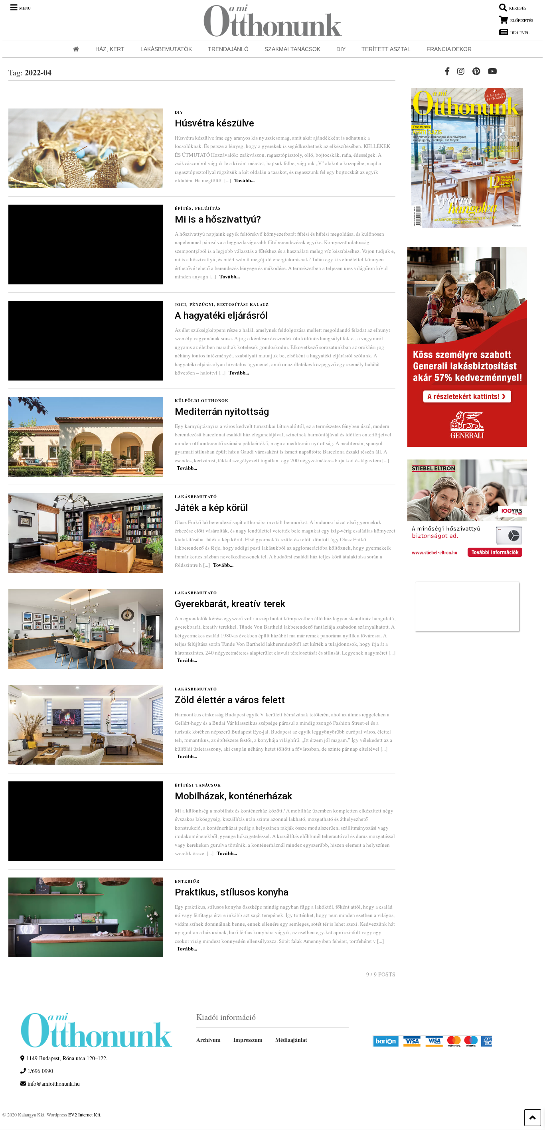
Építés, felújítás (198, 208)
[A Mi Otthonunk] (269, 20)
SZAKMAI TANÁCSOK (292, 49)
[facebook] (447, 71)
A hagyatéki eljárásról (221, 315)
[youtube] (492, 71)
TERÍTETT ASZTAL (386, 49)
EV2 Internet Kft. (84, 1114)
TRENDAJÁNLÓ (228, 49)
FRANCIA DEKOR (449, 49)
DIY (341, 49)
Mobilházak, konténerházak (233, 796)
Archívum (208, 1039)
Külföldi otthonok (202, 400)
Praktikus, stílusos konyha (231, 892)
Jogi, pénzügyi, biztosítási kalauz (222, 304)
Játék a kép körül (211, 507)
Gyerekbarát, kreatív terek (230, 603)
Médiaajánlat (291, 1039)
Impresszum (248, 1039)
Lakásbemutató (196, 496)
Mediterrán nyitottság (222, 411)
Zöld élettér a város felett (230, 700)
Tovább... (244, 180)
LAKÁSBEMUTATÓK (166, 49)
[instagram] (460, 71)
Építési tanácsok (198, 785)
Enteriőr (187, 881)
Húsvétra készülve (214, 123)
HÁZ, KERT (109, 49)
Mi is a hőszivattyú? (218, 219)
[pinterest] (476, 71)
